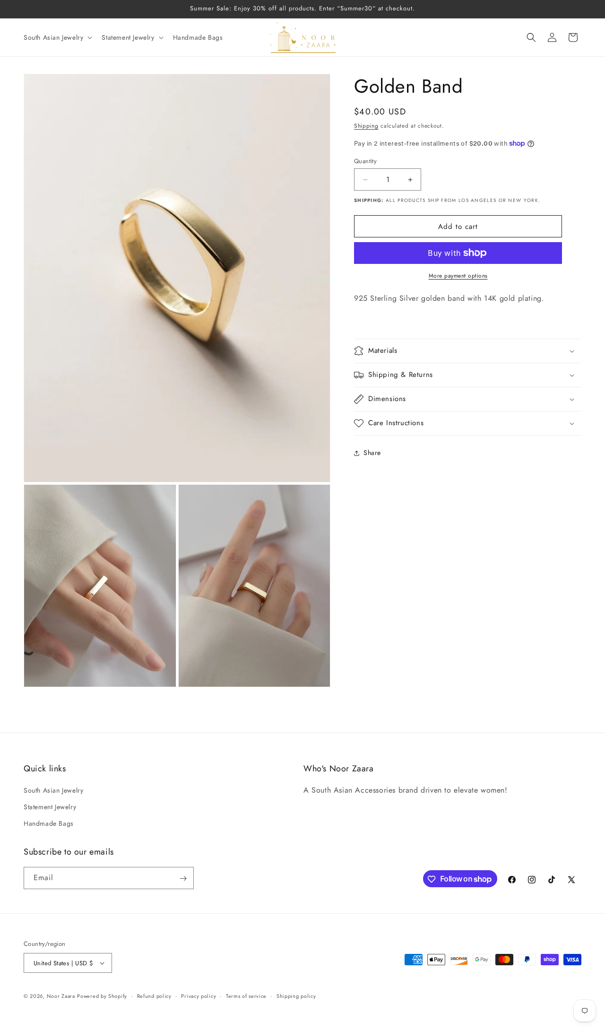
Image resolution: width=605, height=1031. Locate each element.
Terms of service (246, 996)
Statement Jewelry (50, 807)
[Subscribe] (183, 878)
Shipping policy (296, 996)
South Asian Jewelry (53, 790)
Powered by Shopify (102, 996)
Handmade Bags (49, 824)
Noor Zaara (61, 996)
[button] (57, 37)
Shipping (366, 126)
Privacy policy (198, 996)
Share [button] (372, 452)
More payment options (458, 275)
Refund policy (154, 996)
